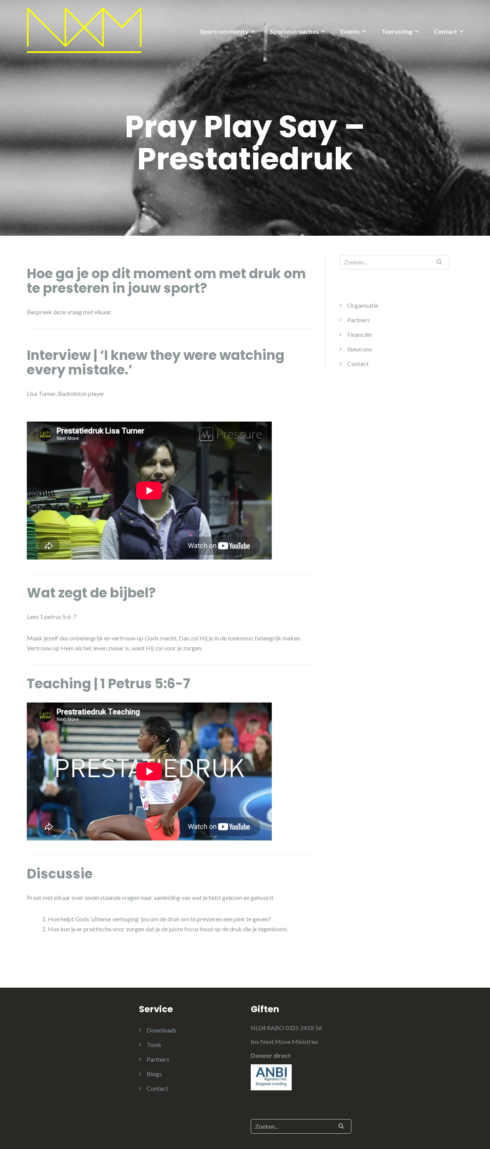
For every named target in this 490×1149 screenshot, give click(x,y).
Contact (445, 31)
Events (350, 31)
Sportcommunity (224, 31)
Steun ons (359, 349)
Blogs (154, 1073)
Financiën (359, 334)
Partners (358, 319)
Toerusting (396, 31)
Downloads (161, 1030)
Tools (154, 1044)
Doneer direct (271, 1055)
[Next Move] (84, 29)
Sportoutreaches (294, 31)
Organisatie (362, 305)
